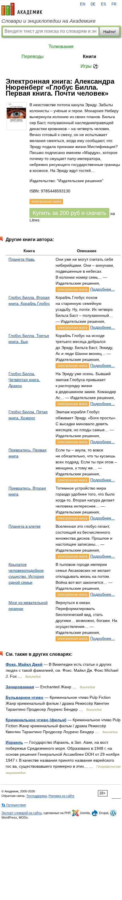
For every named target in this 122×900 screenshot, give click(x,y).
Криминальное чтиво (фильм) (36, 720)
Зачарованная (20, 687)
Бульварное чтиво (24, 697)
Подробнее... (102, 289)
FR (114, 4)
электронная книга (72, 289)
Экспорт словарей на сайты (21, 813)
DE (93, 4)
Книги (89, 56)
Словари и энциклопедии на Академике (48, 21)
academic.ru (21, 9)
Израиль (14, 742)
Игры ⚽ (89, 66)
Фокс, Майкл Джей (24, 664)
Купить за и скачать (69, 213)
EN (82, 4)
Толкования (61, 46)
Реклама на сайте (61, 796)
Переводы (33, 56)
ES (103, 4)
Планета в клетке (25, 526)
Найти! (109, 31)
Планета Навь (22, 259)
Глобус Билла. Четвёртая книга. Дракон (24, 379)
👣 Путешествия (13, 805)
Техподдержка (36, 796)
